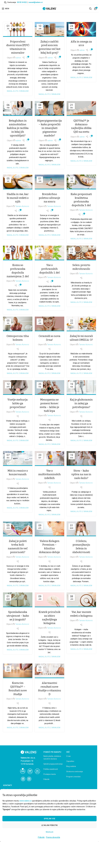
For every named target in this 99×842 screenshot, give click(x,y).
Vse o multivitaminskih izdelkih (49, 474)
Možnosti (49, 832)
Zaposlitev (70, 761)
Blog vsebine (71, 766)
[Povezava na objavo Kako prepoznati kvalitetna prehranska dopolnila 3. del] (81, 182)
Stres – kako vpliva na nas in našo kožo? (81, 474)
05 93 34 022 (22, 2)
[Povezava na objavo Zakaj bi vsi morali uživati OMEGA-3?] (81, 324)
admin (18, 58)
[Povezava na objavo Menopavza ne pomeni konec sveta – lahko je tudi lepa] (49, 387)
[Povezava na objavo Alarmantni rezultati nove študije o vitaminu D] (49, 671)
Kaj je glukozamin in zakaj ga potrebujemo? (81, 403)
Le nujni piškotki (49, 825)
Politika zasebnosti (50, 769)
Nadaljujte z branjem (17, 91)
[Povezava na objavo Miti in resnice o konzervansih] (17, 458)
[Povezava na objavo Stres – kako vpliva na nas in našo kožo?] (81, 458)
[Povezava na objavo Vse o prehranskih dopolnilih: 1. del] (49, 253)
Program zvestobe (73, 777)
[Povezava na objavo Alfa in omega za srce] (81, 29)
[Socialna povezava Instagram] (29, 778)
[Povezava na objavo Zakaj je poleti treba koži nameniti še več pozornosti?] (17, 528)
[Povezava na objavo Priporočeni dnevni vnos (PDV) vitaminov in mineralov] (17, 29)
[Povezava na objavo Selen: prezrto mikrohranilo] (81, 253)
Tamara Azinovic (22, 206)
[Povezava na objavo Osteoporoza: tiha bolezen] (17, 324)
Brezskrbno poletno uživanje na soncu (49, 198)
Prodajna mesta (49, 774)
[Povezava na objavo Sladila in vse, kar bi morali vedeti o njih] (17, 182)
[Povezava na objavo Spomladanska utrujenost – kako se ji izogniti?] (17, 599)
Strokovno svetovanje (74, 771)
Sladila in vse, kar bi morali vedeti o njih (18, 198)
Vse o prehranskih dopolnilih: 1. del (49, 268)
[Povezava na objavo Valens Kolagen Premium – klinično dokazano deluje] (49, 528)
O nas (68, 756)
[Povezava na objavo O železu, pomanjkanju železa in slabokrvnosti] (81, 528)
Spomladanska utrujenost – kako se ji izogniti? (18, 615)
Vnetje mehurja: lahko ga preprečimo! (17, 403)
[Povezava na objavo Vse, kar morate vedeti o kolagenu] (81, 599)
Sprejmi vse (49, 819)
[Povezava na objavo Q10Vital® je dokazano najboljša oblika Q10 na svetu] (81, 108)
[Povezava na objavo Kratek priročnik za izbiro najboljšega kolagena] (49, 599)
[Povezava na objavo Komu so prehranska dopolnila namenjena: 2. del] (17, 253)
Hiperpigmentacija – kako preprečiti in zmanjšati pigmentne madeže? (49, 128)
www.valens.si (25, 801)
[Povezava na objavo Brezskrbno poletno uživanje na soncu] (49, 182)
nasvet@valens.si (36, 2)
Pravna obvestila (53, 837)
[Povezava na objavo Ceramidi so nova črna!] (49, 324)
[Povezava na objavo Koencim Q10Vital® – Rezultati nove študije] (17, 671)
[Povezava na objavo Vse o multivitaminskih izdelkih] (49, 458)
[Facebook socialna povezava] (23, 778)
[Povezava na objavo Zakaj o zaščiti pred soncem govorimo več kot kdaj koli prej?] (49, 29)
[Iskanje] (90, 8)
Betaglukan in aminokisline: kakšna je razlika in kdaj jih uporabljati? (18, 128)
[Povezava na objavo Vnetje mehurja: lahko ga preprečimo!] (17, 387)
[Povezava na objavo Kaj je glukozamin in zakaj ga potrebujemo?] (81, 387)
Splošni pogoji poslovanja (53, 764)
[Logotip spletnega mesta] (49, 8)
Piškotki (41, 837)
